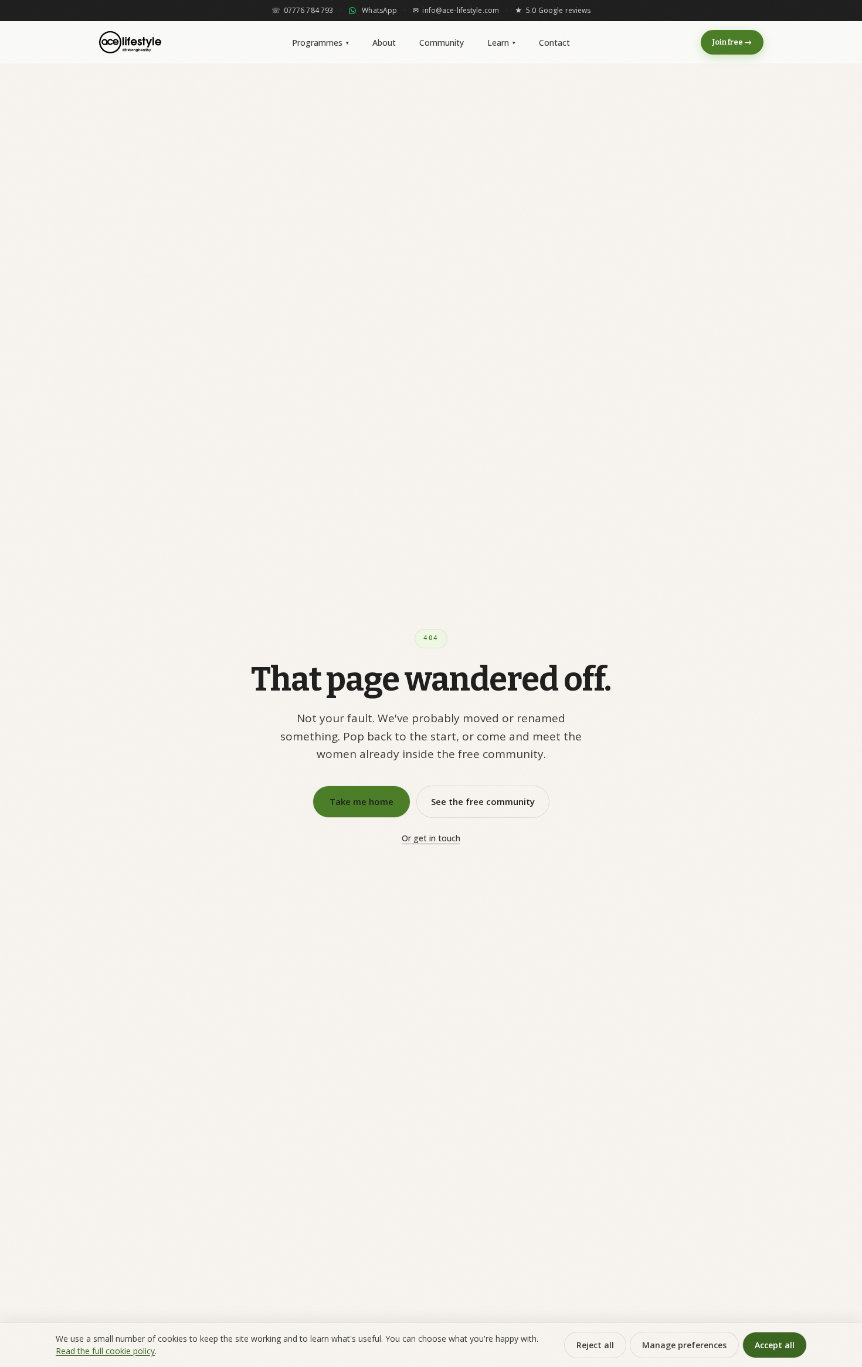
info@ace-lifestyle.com (456, 10)
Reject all (595, 1345)
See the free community (483, 801)
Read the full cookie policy (105, 1350)
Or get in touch (431, 838)
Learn (501, 42)
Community (441, 42)
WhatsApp (379, 10)
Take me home (361, 801)
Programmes (320, 42)
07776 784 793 (303, 10)
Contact (554, 42)
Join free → (732, 42)
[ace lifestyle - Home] (130, 42)
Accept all (775, 1345)
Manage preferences (684, 1345)
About (384, 42)
